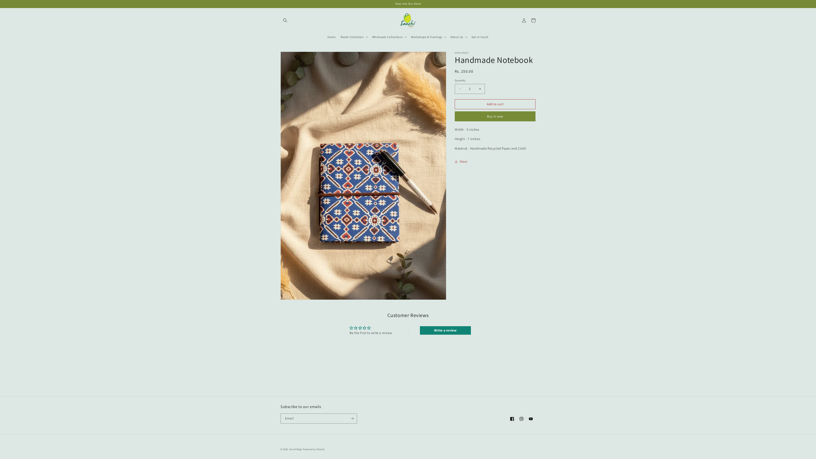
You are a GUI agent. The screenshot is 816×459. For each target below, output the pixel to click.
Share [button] (464, 161)
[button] (285, 20)
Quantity (460, 80)
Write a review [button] (445, 330)
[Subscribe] (352, 419)
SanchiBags (295, 449)
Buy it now (495, 116)
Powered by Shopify (314, 449)
